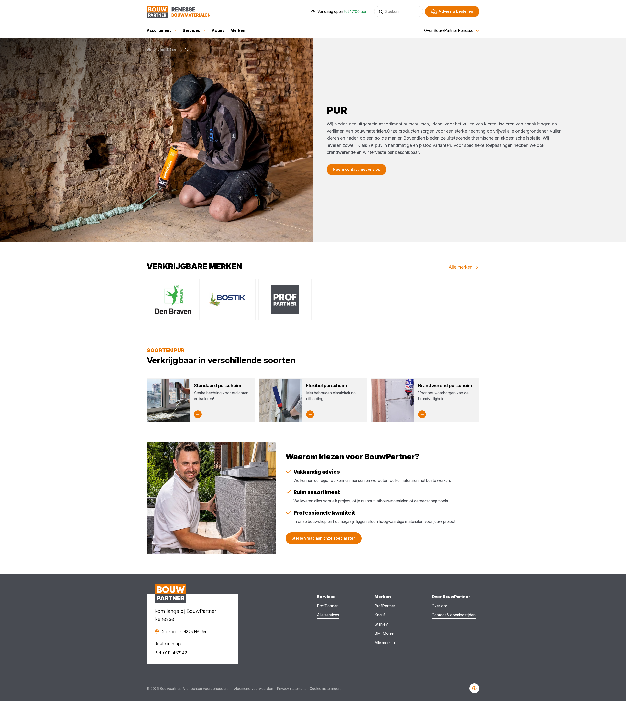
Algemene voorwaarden (253, 688)
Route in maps (169, 643)
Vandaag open (341, 11)
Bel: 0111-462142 (171, 652)
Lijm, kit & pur (167, 49)
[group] (173, 299)
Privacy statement (291, 688)
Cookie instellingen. (325, 688)
